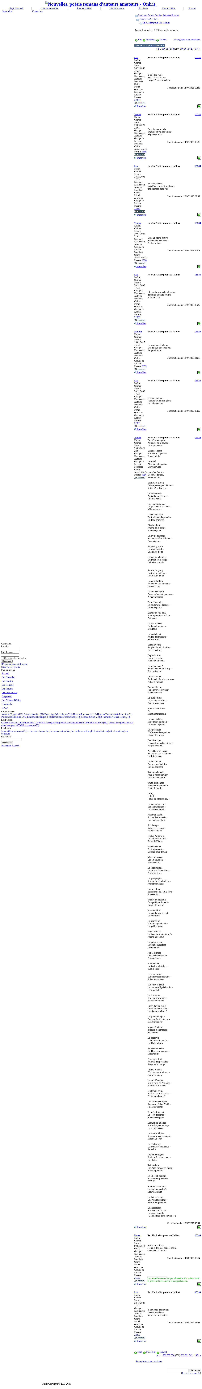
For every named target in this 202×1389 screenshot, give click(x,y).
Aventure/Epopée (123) (12, 714)
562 (190, 49)
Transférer (141, 106)
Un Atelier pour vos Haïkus (156, 22)
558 (172, 49)
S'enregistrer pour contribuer (187, 39)
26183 (137, 1278)
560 (182, 49)
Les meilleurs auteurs (81, 731)
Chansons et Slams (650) (13, 722)
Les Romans (7, 685)
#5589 (198, 1235)
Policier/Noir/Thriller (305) (13, 717)
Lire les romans (117, 8)
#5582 (198, 114)
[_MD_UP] (199, 105)
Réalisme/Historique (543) (39, 717)
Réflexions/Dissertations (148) (66, 717)
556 (163, 49)
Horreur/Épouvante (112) (85, 714)
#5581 (198, 57)
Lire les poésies (84, 8)
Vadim (137, 114)
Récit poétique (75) (30, 725)
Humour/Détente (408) (107, 714)
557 (168, 49)
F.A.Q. (5, 708)
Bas (140, 39)
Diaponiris (7, 696)
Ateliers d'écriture (171, 15)
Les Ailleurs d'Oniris (11, 700)
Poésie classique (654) (49, 722)
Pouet (137, 1235)
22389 (137, 100)
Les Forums (7, 688)
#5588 (198, 437)
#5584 (198, 223)
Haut (139, 1352)
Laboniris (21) (125, 714)
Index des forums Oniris (149, 15)
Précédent (150, 39)
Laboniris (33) (31, 722)
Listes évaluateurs (99, 731)
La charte (143, 8)
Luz (136, 57)
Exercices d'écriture (148, 19)
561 (186, 49)
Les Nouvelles (8, 677)
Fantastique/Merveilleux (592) (58, 714)
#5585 (198, 274)
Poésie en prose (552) (98, 722)
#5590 (198, 1292)
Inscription (7, 11)
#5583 (198, 166)
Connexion (37, 11)
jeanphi (138, 331)
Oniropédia (7, 704)
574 (196, 49)
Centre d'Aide (168, 8)
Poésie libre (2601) (117, 722)
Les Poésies (7, 681)
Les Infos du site (9, 692)
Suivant (163, 39)
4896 (144, 151)
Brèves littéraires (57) (34, 714)
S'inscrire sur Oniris (10, 667)
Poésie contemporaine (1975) (74, 722)
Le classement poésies (60, 731)
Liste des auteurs (116, 731)
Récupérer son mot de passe (14, 664)
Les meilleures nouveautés (13, 731)
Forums (192, 8)
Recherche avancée (10, 745)
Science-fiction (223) (91, 717)
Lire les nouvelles (50, 8)
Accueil (5, 673)
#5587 (198, 380)
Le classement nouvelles (37, 731)
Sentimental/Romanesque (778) (115, 717)
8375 (144, 366)
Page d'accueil (16, 8)
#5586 (198, 331)
